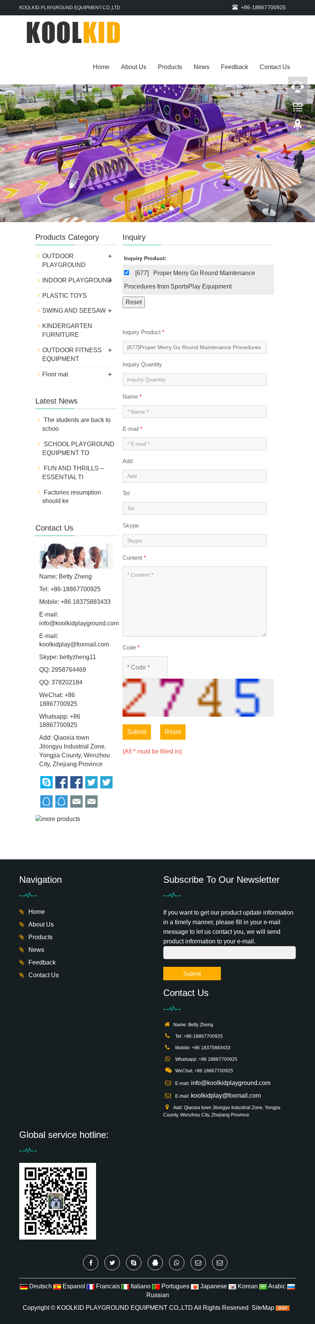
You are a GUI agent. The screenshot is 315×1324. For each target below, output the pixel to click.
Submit (136, 732)
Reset (173, 732)
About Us (133, 67)
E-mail (133, 428)
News (201, 67)
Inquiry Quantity (142, 364)
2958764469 (68, 669)
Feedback (234, 67)
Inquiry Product (143, 332)
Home (101, 67)
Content (134, 557)
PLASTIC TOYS (64, 295)
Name (132, 396)
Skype (131, 525)
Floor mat (55, 374)
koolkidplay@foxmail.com (74, 644)
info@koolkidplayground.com (79, 623)
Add (128, 461)
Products (170, 67)
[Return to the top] (297, 127)
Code (131, 647)
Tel (126, 493)
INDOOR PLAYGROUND (77, 280)
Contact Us (275, 67)
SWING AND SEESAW (74, 310)
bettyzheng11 (78, 657)
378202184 (67, 682)
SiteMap (263, 1307)
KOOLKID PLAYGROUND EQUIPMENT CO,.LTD (125, 1307)
